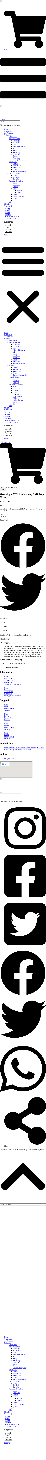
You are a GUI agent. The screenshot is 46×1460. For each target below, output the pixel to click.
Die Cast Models (14, 139)
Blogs (6, 705)
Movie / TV (13, 162)
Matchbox (16, 152)
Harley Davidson (18, 196)
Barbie (19, 190)
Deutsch (8, 232)
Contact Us (8, 131)
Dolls (14, 189)
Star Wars (16, 179)
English (8, 225)
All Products (8, 133)
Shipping (7, 204)
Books (15, 183)
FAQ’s (6, 706)
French (8, 229)
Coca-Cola (16, 185)
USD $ (7, 209)
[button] (23, 284)
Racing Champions (19, 160)
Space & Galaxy (14, 173)
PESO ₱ (8, 215)
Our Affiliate (8, 678)
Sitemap (7, 710)
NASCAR (16, 154)
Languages (8, 222)
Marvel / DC (17, 166)
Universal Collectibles (16, 181)
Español (8, 227)
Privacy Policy (9, 708)
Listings (7, 235)
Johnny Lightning (19, 146)
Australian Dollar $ (11, 218)
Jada (14, 144)
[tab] (5, 639)
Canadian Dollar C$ (12, 217)
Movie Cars (17, 167)
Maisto (15, 150)
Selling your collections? (12, 684)
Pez (14, 200)
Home (6, 129)
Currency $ (8, 206)
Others (15, 156)
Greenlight (16, 141)
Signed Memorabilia (20, 171)
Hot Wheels (17, 142)
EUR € (7, 213)
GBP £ (7, 211)
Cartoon (15, 164)
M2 (14, 148)
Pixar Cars (16, 158)
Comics (15, 187)
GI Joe (15, 194)
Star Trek (16, 177)
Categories (7, 135)
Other (10, 202)
